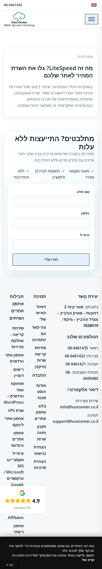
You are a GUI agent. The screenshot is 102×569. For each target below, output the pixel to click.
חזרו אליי (51, 259)
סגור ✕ (9, 564)
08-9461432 (75, 356)
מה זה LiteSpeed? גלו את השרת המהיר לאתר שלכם (52, 71)
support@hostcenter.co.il (75, 421)
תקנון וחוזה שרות (41, 433)
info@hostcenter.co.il (79, 407)
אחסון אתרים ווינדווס (17, 439)
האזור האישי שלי (40, 313)
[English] (94, 4)
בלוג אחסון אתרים (40, 412)
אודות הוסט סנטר (41, 392)
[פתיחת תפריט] (91, 19)
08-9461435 (13, 5)
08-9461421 (75, 364)
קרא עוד (88, 559)
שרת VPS (16, 410)
